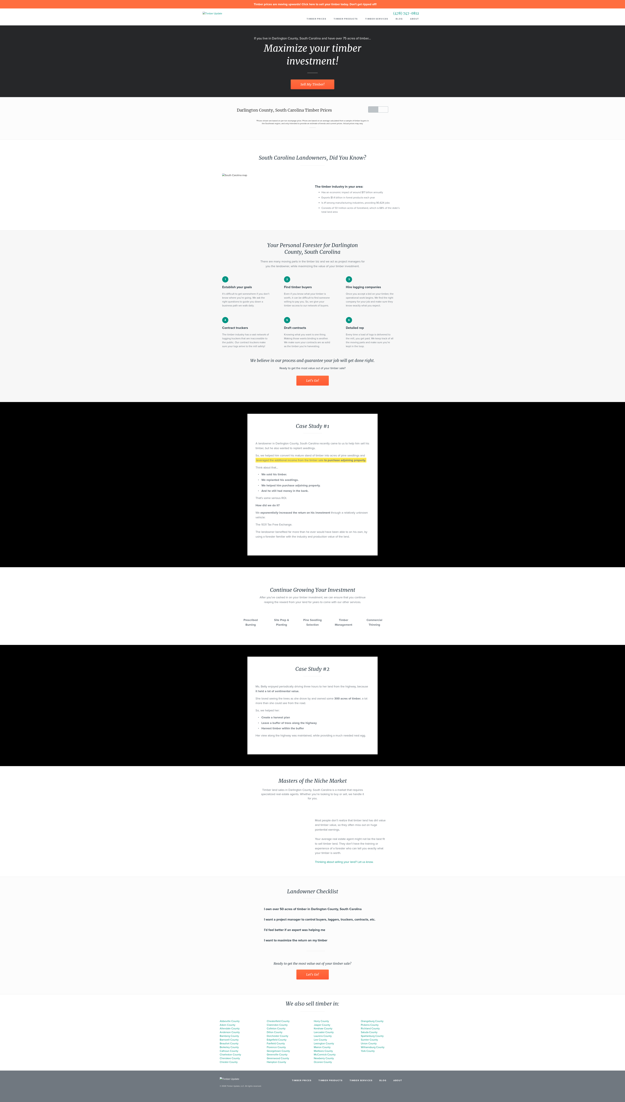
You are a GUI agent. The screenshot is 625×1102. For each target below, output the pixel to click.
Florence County (276, 1047)
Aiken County (227, 1025)
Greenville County (277, 1054)
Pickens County (370, 1025)
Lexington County (324, 1043)
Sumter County (369, 1039)
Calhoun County (229, 1051)
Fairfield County (276, 1043)
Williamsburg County (372, 1047)
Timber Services (376, 19)
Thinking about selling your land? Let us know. (344, 862)
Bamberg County (229, 1036)
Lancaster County (324, 1032)
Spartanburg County (372, 1036)
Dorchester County (277, 1036)
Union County (369, 1043)
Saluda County (369, 1032)
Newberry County (324, 1058)
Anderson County (230, 1032)
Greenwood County (278, 1058)
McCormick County (325, 1054)
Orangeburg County (372, 1021)
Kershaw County (323, 1028)
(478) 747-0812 (406, 13)
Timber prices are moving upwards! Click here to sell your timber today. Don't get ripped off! (315, 4)
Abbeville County (230, 1021)
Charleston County (230, 1054)
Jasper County (322, 1025)
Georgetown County (278, 1051)
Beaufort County (229, 1043)
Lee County (320, 1039)
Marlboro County (323, 1051)
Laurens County (323, 1036)
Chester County (229, 1062)
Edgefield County (276, 1039)
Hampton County (276, 1062)
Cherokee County (230, 1058)
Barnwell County (229, 1039)
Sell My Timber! (312, 84)
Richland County (370, 1028)
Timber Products (346, 19)
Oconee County (323, 1062)
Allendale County (230, 1028)
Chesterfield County (278, 1021)
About (414, 19)
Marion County (322, 1047)
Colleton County (276, 1028)
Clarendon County (277, 1025)
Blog (399, 19)
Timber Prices (316, 19)
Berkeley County (229, 1047)
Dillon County (274, 1032)
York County (368, 1051)
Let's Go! (312, 380)
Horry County (321, 1021)
